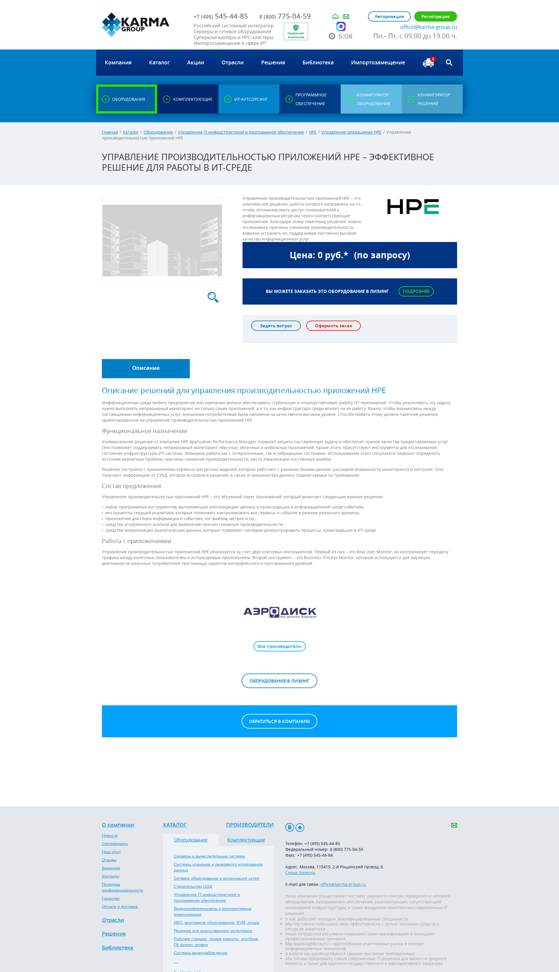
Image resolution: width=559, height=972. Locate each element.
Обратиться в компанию (279, 721)
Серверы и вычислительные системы (209, 856)
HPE (312, 132)
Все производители (279, 646)
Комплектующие (246, 840)
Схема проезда (300, 872)
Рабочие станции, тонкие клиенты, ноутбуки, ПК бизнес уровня (216, 941)
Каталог (131, 132)
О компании (118, 825)
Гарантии (111, 898)
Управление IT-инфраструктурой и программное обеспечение (241, 132)
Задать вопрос (276, 326)
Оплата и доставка (120, 906)
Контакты (110, 876)
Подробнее (416, 291)
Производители (250, 825)
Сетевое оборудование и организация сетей (216, 878)
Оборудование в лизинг (279, 681)
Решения (114, 934)
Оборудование (158, 132)
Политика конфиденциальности (122, 887)
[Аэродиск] (279, 612)
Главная (110, 132)
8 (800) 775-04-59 (346, 849)
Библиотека (117, 948)
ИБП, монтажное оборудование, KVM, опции (216, 922)
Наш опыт (111, 851)
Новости (110, 835)
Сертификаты (115, 843)
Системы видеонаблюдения (200, 952)
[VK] (289, 827)
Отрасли (113, 920)
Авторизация (389, 16)
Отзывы (109, 860)
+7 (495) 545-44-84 (315, 855)
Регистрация (436, 16)
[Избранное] (300, 827)
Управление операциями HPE (351, 132)
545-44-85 (221, 16)
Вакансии (111, 868)
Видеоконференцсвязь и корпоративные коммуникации (213, 911)
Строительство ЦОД (193, 886)
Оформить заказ (333, 326)
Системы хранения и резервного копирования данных (218, 867)
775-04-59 (285, 16)
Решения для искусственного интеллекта (213, 930)
